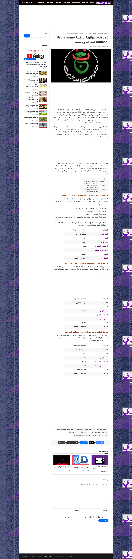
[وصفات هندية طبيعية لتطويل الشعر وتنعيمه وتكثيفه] (43, 80)
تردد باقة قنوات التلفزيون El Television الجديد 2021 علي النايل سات (100, 468)
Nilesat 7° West (71, 199)
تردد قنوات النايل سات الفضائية (77, 432)
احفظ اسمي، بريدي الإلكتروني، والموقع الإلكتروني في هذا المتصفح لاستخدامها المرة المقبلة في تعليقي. (86, 517)
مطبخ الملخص (58, 2)
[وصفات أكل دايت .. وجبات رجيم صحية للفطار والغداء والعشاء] (43, 73)
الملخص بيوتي (67, 2)
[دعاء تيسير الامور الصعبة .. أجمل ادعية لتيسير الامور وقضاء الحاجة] (43, 86)
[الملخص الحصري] (103, 2)
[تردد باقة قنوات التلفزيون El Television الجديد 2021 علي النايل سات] (100, 460)
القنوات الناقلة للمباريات (100, 429)
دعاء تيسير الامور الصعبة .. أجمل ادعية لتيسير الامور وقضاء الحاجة (31, 86)
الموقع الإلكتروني (76, 510)
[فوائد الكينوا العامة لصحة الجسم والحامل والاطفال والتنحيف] (43, 99)
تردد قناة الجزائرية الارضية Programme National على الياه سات (96, 190)
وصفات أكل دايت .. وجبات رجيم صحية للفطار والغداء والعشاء (32, 73)
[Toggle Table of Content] (105, 179)
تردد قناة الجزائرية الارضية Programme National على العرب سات (96, 186)
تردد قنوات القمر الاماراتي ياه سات (97, 432)
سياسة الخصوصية (60, 556)
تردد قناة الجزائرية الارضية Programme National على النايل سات (94, 182)
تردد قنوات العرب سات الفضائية (65, 429)
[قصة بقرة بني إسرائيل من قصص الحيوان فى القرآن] (43, 112)
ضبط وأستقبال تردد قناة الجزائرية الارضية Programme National (90, 436)
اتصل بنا (66, 556)
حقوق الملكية (45, 556)
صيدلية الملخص (41, 2)
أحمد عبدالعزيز (104, 46)
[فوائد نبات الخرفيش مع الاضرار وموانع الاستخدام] (43, 119)
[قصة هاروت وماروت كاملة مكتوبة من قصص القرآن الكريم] (43, 106)
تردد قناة (100, 199)
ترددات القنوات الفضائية (98, 33)
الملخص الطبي (49, 2)
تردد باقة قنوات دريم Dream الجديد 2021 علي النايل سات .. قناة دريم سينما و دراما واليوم (81, 467)
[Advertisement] (66, 17)
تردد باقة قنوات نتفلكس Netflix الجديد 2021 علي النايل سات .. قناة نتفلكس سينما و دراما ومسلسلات (62, 468)
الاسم (106, 504)
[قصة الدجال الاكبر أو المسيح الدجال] (43, 125)
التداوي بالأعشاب (76, 2)
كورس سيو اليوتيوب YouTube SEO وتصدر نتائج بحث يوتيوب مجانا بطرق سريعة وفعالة (36, 64)
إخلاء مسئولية (52, 556)
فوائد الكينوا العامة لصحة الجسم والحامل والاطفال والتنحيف (32, 99)
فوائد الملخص (85, 2)
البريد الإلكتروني (104, 510)
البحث (46, 33)
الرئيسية (92, 2)
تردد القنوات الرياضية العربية (83, 429)
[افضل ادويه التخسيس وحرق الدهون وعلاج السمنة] (43, 93)
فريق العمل (71, 556)
